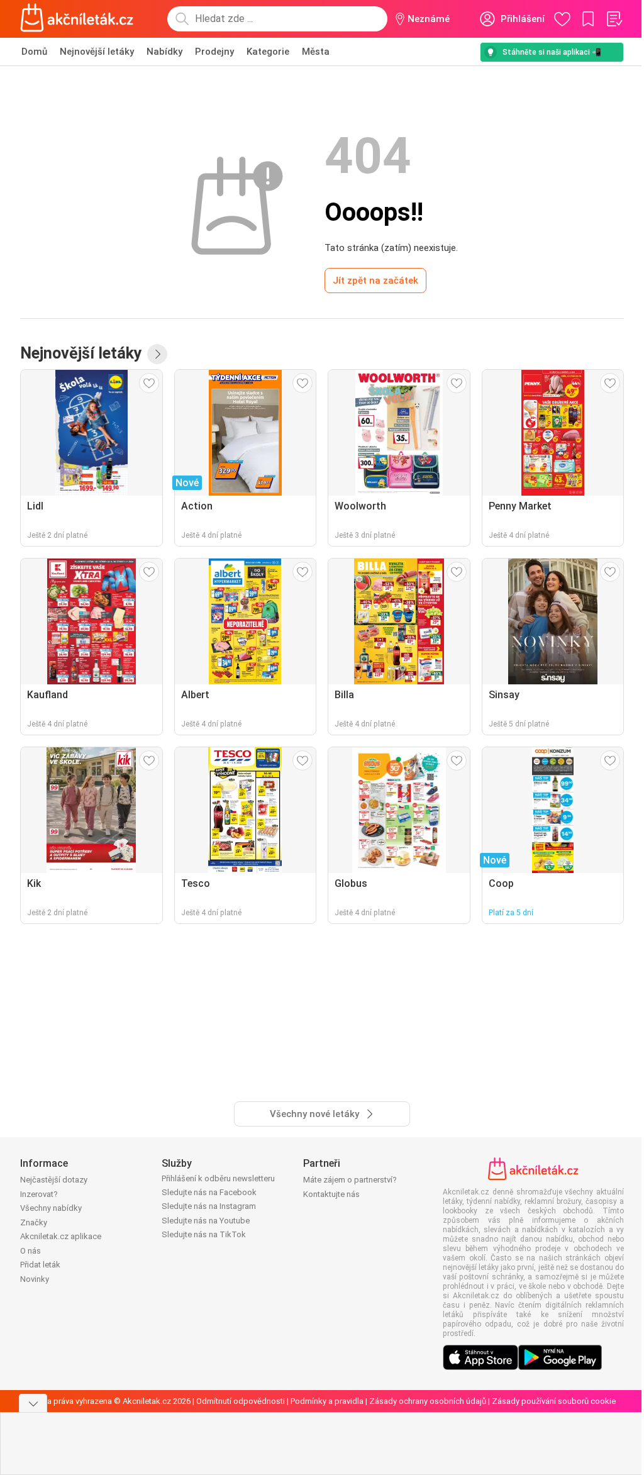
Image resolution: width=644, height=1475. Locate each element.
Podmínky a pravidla (327, 1401)
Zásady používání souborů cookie (554, 1401)
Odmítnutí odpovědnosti (240, 1401)
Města (316, 51)
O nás (30, 1250)
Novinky (34, 1279)
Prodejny (214, 51)
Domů (34, 51)
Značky (33, 1222)
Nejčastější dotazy (53, 1179)
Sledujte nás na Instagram (209, 1206)
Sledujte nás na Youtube (206, 1220)
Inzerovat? (39, 1194)
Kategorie (268, 51)
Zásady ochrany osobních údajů (427, 1401)
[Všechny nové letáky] (157, 354)
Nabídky (164, 51)
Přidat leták (40, 1264)
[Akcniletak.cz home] (77, 19)
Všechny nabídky (51, 1208)
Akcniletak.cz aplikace (60, 1236)
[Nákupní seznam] (614, 19)
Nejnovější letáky (97, 51)
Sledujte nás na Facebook (209, 1192)
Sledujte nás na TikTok (204, 1234)
